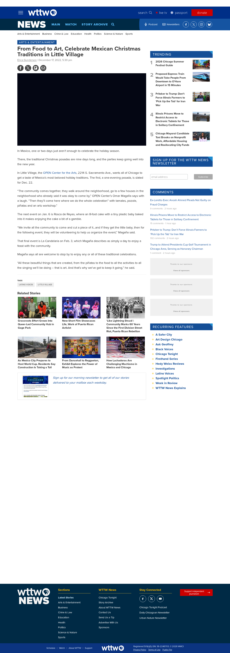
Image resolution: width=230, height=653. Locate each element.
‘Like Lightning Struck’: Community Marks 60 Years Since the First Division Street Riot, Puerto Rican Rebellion (124, 326)
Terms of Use (154, 649)
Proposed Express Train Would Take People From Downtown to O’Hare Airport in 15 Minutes (171, 79)
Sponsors (104, 627)
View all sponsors (181, 270)
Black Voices (164, 349)
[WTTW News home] (32, 24)
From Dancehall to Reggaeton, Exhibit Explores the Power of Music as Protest (80, 363)
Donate (202, 13)
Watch (71, 24)
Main (56, 24)
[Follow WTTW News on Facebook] (186, 24)
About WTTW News (109, 607)
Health (87, 34)
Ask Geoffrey (164, 344)
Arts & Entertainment (28, 34)
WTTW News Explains (171, 388)
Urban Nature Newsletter (153, 618)
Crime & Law (61, 34)
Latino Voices (26, 284)
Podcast (153, 24)
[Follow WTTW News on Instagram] (201, 24)
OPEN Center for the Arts (59, 173)
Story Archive (95, 24)
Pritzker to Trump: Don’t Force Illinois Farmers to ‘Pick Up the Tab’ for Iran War (170, 99)
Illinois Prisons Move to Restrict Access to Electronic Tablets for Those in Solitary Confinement (172, 119)
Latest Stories (66, 597)
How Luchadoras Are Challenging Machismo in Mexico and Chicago (121, 363)
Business (47, 34)
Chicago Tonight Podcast (153, 607)
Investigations (165, 368)
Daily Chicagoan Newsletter (154, 612)
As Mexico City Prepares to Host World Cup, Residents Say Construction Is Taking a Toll (36, 363)
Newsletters (173, 24)
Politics (98, 34)
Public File (167, 649)
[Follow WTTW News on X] (194, 24)
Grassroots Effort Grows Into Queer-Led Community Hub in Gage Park (36, 324)
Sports (129, 34)
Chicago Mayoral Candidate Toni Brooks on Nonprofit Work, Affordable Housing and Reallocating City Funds (172, 139)
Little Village (45, 284)
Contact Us (105, 612)
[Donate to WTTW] (113, 648)
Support (88, 648)
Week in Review (166, 383)
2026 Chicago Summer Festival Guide (170, 63)
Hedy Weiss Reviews (170, 364)
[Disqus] (81, 446)
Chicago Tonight (167, 354)
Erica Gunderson (27, 60)
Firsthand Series (167, 359)
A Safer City (164, 334)
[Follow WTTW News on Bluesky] (209, 24)
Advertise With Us (108, 622)
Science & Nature (113, 34)
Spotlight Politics (167, 378)
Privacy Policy (139, 649)
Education (76, 34)
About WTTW (75, 648)
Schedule (50, 648)
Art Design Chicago (169, 339)
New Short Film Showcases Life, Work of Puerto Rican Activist (78, 324)
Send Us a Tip (106, 617)
